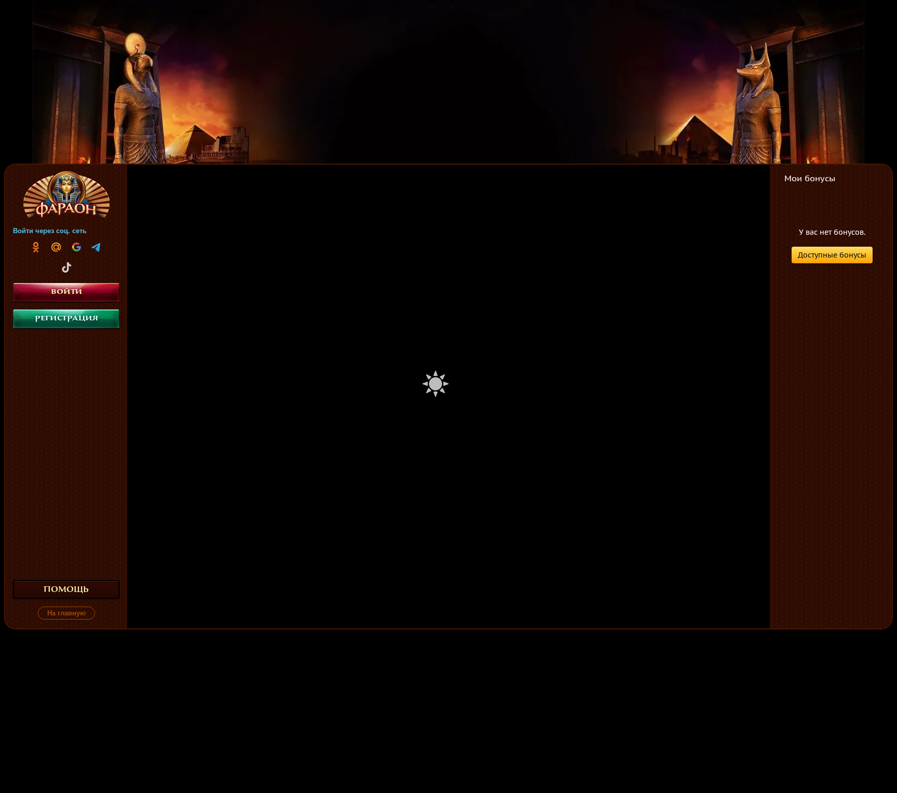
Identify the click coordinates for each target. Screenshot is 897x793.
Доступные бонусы (832, 255)
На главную (66, 613)
